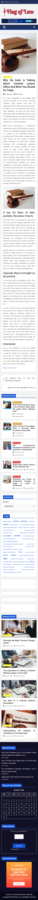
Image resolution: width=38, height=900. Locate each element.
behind (6, 524)
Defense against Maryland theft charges (13, 544)
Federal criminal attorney (9, 552)
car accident (31, 527)
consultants (7, 536)
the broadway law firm (29, 567)
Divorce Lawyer (30, 544)
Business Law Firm (22, 527)
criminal (9, 368)
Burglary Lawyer (14, 524)
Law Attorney (17, 402)
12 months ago (19, 452)
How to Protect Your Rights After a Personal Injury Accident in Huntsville (24, 428)
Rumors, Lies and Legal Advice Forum (20, 387)
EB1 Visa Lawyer (30, 546)
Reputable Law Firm (18, 564)
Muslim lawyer (30, 559)
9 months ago (19, 433)
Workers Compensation (28, 569)
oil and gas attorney (8, 562)
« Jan (3, 820)
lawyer (14, 368)
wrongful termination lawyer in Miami (12, 572)
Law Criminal (7, 77)
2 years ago (18, 469)
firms (20, 552)
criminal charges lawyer (28, 536)
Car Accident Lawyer (29, 530)
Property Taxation (7, 564)
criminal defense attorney (9, 539)
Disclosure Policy (20, 894)
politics (31, 562)
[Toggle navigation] (4, 27)
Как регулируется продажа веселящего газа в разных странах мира (24, 447)
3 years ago (8, 646)
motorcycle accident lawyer (17, 559)
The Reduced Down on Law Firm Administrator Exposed (20, 379)
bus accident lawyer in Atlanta (27, 524)
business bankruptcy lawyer (10, 527)
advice (16, 521)
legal (5, 558)
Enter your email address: (19, 840)
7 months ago (19, 414)
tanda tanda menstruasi (9, 567)
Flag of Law (23, 849)
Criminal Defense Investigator (10, 541)
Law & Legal (16, 443)
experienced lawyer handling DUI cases (13, 549)
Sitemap (29, 894)
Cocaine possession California (27, 532)
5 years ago (8, 94)
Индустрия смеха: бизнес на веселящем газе (24, 466)
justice (5, 555)
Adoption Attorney (7, 521)
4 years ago (8, 706)
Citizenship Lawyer (7, 532)
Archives (6, 502)
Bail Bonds (31, 521)
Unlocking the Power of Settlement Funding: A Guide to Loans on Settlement (24, 482)
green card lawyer (30, 552)
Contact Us (9, 894)
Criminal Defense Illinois (28, 539)
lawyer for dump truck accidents (26, 555)
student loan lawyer (29, 564)
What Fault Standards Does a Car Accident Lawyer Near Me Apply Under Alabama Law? (24, 408)
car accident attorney (8, 530)
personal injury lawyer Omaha (21, 562)
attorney (23, 521)
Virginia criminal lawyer (9, 569)
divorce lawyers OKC (8, 546)
